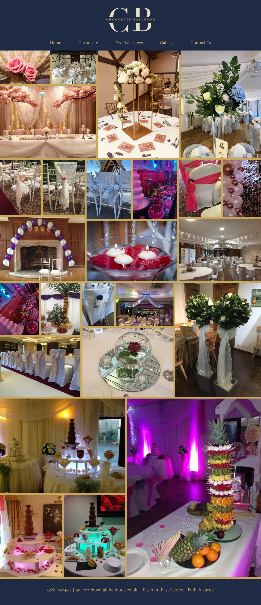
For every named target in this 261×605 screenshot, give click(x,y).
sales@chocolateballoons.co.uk (106, 590)
